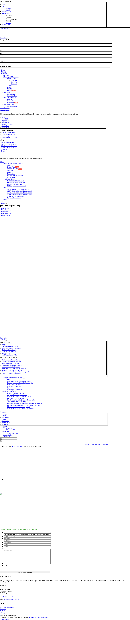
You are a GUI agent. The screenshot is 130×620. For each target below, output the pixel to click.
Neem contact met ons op (7, 596)
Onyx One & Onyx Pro (7, 607)
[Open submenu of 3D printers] (7, 38)
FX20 (2, 612)
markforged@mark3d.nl (11, 599)
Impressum (44, 617)
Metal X (2, 614)
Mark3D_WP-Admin (17, 446)
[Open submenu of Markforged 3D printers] (18, 77)
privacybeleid (20, 565)
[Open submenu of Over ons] (6, 412)
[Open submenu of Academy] (6, 340)
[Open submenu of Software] (6, 203)
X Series (2, 610)
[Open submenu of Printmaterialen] (9, 108)
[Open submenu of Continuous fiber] (14, 179)
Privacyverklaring (34, 617)
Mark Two (3, 609)
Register (8, 23)
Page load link (4, 619)
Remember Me (12, 19)
